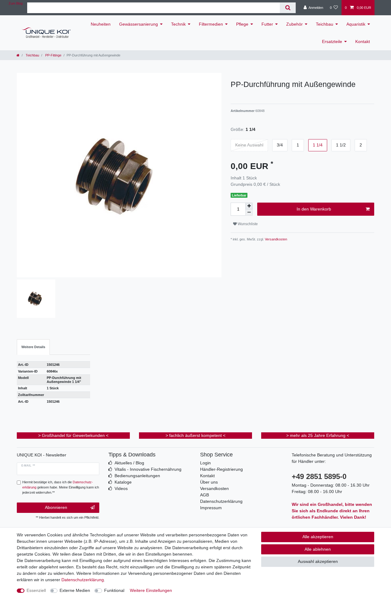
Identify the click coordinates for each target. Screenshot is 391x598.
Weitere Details (33, 347)
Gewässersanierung (138, 24)
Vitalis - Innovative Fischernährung (148, 469)
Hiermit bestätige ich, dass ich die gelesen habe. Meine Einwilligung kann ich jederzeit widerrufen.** (60, 487)
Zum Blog (16, 3)
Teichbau (324, 24)
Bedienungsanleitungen (137, 475)
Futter (267, 24)
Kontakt (362, 41)
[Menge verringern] (249, 212)
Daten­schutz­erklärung (82, 579)
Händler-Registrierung (221, 469)
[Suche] (287, 7)
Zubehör (294, 24)
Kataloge (123, 482)
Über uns (209, 482)
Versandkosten (275, 239)
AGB (204, 494)
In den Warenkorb (314, 209)
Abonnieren (56, 507)
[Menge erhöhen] (249, 206)
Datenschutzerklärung (221, 501)
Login (205, 462)
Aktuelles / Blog (129, 462)
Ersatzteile (332, 41)
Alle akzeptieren (317, 536)
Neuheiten (101, 24)
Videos (121, 488)
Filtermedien (211, 24)
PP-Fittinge (52, 55)
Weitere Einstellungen (151, 590)
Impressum (211, 507)
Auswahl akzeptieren (318, 561)
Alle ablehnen (318, 549)
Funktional (114, 590)
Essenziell (36, 590)
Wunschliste (247, 224)
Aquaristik (355, 24)
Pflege (242, 24)
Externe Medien (75, 590)
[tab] (33, 347)
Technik (178, 24)
